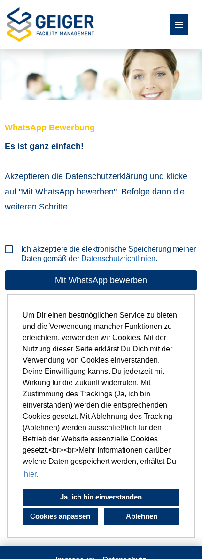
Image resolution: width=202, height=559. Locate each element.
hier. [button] (31, 474)
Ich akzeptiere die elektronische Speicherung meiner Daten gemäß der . (108, 253)
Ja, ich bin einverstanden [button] (101, 497)
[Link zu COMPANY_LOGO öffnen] (50, 24)
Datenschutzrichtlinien (118, 258)
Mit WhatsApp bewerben (101, 280)
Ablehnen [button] (141, 516)
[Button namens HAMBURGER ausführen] (179, 24)
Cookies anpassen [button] (60, 516)
